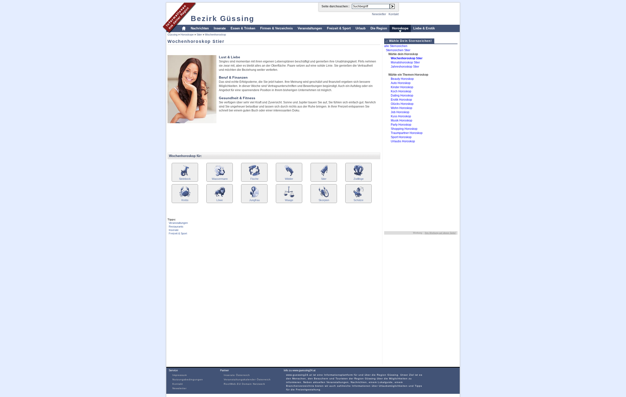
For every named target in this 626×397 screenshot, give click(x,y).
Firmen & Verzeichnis (276, 28)
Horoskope (400, 28)
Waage (289, 200)
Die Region (378, 28)
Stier (199, 34)
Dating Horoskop (402, 95)
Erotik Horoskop (401, 99)
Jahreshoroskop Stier (405, 66)
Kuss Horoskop (401, 116)
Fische (254, 178)
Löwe (219, 200)
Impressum (179, 375)
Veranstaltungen (310, 28)
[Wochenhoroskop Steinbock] (185, 175)
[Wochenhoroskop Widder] (289, 175)
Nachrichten (200, 28)
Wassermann (220, 178)
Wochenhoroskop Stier (407, 58)
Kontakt (394, 14)
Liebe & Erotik (424, 28)
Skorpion (324, 200)
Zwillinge (359, 178)
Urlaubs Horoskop (403, 141)
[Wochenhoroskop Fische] (254, 175)
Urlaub (361, 28)
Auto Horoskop (401, 83)
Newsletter (379, 14)
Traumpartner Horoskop (407, 133)
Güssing (173, 34)
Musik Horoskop (401, 120)
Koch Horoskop (401, 91)
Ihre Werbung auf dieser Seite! (440, 233)
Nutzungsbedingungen (187, 379)
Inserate (220, 28)
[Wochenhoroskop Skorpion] (324, 197)
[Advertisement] (257, 48)
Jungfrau (254, 200)
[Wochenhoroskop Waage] (289, 197)
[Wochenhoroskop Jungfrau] (254, 197)
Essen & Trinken (243, 28)
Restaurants (176, 226)
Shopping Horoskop (404, 129)
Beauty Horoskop (402, 79)
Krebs (185, 200)
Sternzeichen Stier (398, 50)
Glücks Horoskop (402, 104)
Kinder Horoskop (402, 87)
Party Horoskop (401, 124)
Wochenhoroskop (215, 34)
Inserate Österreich (237, 375)
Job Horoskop (400, 112)
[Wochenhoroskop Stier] (324, 175)
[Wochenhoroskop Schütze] (358, 197)
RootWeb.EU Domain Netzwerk (244, 384)
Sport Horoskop (401, 137)
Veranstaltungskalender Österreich (247, 379)
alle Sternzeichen (395, 46)
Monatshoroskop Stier (405, 62)
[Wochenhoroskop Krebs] (185, 197)
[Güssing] (180, 33)
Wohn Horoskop (401, 108)
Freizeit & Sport (339, 28)
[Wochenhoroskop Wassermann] (219, 175)
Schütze (358, 200)
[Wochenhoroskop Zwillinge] (358, 175)
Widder (289, 178)
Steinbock (185, 178)
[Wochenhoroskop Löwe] (219, 197)
